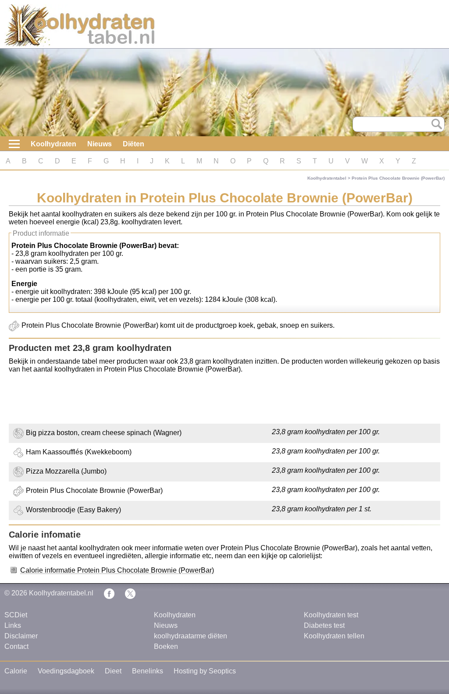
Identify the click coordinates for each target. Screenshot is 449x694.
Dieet (113, 671)
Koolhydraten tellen (334, 636)
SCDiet (15, 615)
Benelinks (147, 671)
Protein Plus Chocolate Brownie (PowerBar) (398, 178)
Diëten (133, 144)
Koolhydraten (53, 144)
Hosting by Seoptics (205, 671)
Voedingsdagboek (66, 671)
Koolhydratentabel (326, 178)
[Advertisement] (224, 399)
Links (12, 625)
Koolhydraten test (331, 615)
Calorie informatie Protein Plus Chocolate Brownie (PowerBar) (117, 570)
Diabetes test (324, 625)
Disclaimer (21, 636)
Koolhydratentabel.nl (61, 593)
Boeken (166, 646)
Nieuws (99, 144)
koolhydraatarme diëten (190, 636)
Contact (16, 646)
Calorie (15, 671)
